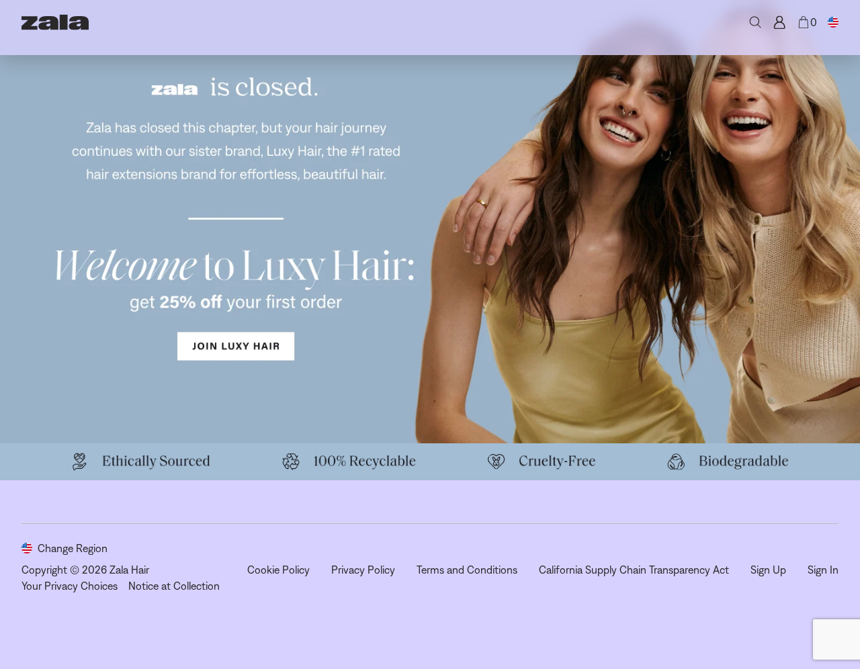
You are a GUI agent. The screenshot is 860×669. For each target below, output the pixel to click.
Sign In (823, 570)
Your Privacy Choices (70, 586)
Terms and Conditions (467, 570)
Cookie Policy (278, 570)
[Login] (779, 22)
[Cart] (803, 22)
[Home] (55, 22)
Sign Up (768, 570)
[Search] (755, 22)
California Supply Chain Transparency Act (634, 570)
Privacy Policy (363, 570)
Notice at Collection (174, 586)
